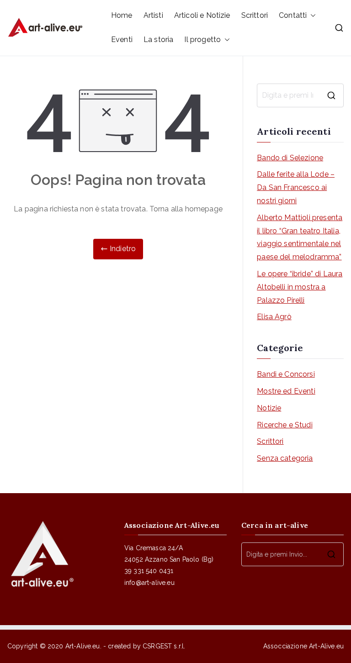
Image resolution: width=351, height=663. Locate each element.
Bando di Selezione (290, 157)
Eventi (122, 39)
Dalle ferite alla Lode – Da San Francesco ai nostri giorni (296, 187)
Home (122, 15)
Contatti (293, 15)
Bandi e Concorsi (286, 374)
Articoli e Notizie (202, 15)
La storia (158, 39)
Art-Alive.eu (82, 646)
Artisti (153, 15)
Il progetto (202, 39)
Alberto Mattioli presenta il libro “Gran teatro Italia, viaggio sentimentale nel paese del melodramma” (299, 237)
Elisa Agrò (274, 316)
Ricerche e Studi (285, 425)
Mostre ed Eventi (286, 391)
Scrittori (254, 15)
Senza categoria (285, 458)
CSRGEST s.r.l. (164, 646)
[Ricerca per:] (300, 95)
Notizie (269, 408)
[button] (311, 15)
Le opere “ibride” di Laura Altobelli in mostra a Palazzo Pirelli (299, 287)
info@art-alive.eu (149, 582)
